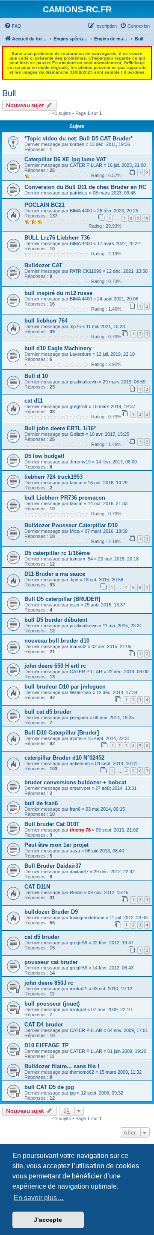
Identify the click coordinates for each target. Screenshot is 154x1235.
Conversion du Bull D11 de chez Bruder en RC (85, 187)
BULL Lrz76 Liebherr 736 (57, 237)
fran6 (75, 809)
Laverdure (80, 354)
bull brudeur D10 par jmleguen (65, 686)
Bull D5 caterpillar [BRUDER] (62, 599)
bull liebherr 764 (46, 320)
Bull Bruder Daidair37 (52, 866)
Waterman (80, 692)
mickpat (78, 1009)
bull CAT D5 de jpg (49, 1087)
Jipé (74, 579)
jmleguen (79, 717)
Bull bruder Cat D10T (52, 824)
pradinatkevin (84, 381)
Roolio (76, 892)
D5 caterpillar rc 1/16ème (57, 553)
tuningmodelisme (87, 917)
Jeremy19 (80, 461)
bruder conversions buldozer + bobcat (75, 782)
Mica (75, 531)
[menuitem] (12, 26)
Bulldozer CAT (43, 265)
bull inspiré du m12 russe (58, 293)
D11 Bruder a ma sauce (54, 574)
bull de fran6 (41, 803)
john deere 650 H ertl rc (55, 666)
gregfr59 (78, 406)
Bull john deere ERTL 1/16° (60, 428)
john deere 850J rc (48, 983)
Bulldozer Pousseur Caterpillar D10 (71, 525)
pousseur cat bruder (51, 962)
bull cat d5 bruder (47, 712)
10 (146, 218)
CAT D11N (37, 886)
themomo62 (82, 1072)
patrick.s (79, 192)
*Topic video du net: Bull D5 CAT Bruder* (78, 138)
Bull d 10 (36, 376)
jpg (73, 1092)
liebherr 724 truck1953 (53, 477)
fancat (76, 482)
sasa (75, 850)
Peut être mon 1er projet (56, 845)
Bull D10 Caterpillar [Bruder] (61, 732)
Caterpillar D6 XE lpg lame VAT (65, 159)
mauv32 (78, 646)
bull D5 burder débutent (55, 620)
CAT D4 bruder (43, 1024)
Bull (9, 93)
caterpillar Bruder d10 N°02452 (64, 758)
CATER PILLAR (86, 165)
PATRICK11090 (85, 271)
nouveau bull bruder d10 (56, 641)
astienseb (80, 763)
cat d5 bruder (41, 937)
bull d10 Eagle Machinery (58, 348)
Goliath (77, 434)
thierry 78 (80, 829)
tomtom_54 (81, 558)
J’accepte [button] (48, 1219)
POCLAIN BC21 (44, 205)
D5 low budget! (44, 456)
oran (74, 604)
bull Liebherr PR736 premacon (64, 498)
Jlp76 (75, 326)
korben (77, 144)
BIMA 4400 (81, 210)
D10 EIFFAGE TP (46, 1045)
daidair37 (79, 871)
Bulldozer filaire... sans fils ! (61, 1066)
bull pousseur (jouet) (52, 1004)
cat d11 (33, 400)
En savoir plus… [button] (39, 1197)
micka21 (78, 988)
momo (76, 738)
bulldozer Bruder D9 (51, 912)
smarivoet (80, 788)
